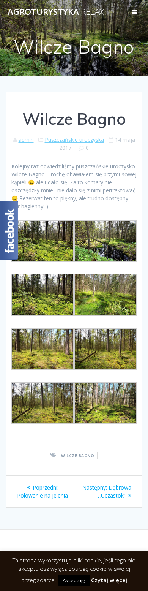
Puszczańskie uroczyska (74, 139)
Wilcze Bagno (77, 455)
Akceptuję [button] (74, 580)
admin (26, 139)
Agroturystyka (56, 12)
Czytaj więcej (109, 580)
